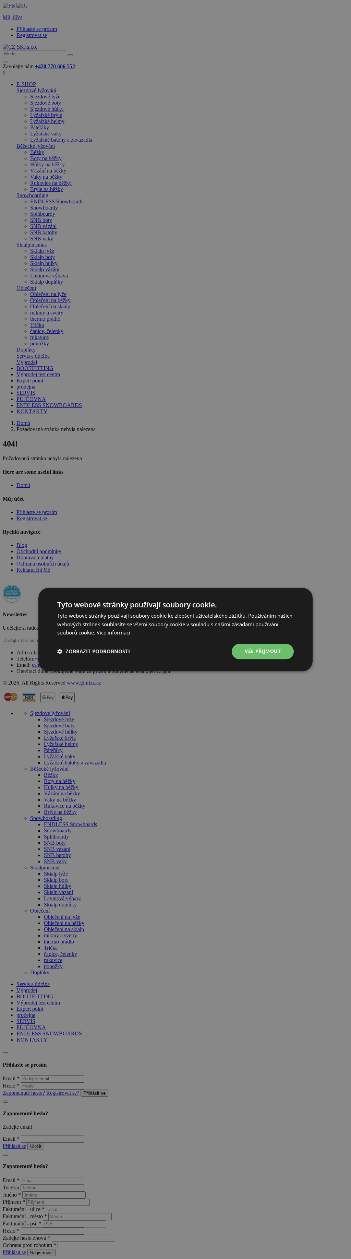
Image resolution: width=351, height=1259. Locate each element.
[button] (93, 651)
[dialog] (175, 629)
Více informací (113, 632)
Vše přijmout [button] (263, 651)
